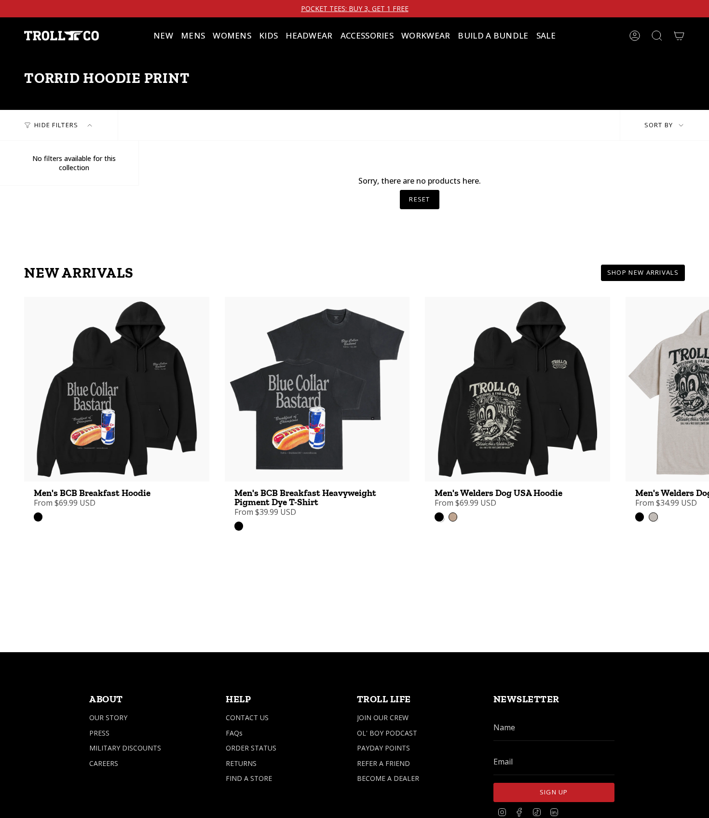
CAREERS (103, 763)
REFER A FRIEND (383, 763)
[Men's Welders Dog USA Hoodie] (517, 389)
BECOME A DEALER (388, 778)
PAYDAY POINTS (383, 747)
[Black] (38, 516)
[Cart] (679, 35)
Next (694, 389)
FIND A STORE (249, 778)
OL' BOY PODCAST (387, 733)
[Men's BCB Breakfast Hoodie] (116, 389)
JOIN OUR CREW (383, 717)
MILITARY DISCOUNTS (125, 747)
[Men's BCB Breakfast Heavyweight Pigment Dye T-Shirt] (317, 389)
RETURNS (241, 763)
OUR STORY (108, 717)
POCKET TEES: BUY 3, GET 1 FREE (355, 8)
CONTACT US (247, 717)
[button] (193, 36)
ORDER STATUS (251, 747)
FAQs (234, 733)
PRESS (99, 733)
